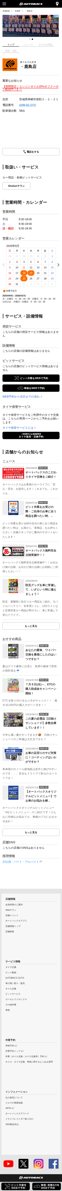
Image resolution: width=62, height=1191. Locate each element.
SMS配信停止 (12, 1124)
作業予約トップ (13, 1051)
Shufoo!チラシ (16, 185)
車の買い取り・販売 (15, 983)
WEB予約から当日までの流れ (21, 396)
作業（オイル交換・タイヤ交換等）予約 (24, 1056)
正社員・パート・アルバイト (20, 861)
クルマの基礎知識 (14, 1103)
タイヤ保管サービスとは (17, 427)
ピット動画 (10, 972)
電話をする (33, 151)
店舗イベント (11, 915)
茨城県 (17, 11)
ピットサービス (13, 994)
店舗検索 (6, 11)
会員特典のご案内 (14, 904)
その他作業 (10, 1004)
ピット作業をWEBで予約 (34, 378)
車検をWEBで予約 (34, 388)
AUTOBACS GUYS (14, 978)
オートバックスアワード (17, 1113)
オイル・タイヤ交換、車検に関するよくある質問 (29, 1062)
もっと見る (31, 626)
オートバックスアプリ (16, 921)
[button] (29, 39)
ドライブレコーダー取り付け (19, 1119)
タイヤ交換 (10, 967)
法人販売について (14, 1097)
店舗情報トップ (13, 926)
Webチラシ (10, 910)
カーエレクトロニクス (16, 999)
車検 (7, 1010)
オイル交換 (10, 988)
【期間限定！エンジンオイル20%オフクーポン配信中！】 (30, 88)
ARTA (8, 1108)
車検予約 (9, 1045)
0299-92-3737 (27, 105)
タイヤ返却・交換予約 (31, 435)
